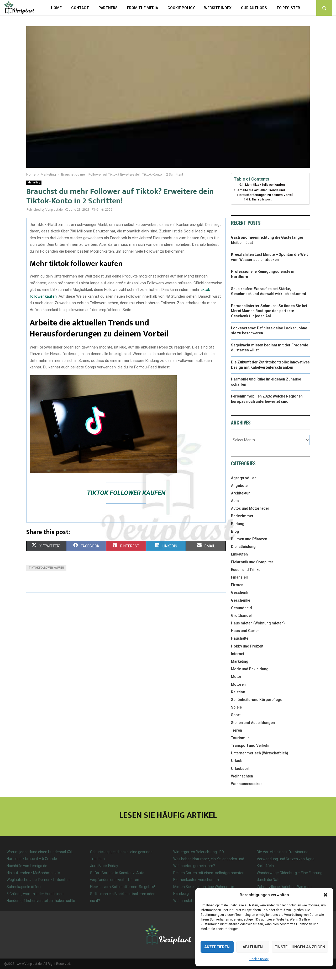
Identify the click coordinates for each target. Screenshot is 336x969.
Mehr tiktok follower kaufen (265, 185)
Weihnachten (242, 776)
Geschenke (240, 600)
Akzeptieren (217, 947)
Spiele (236, 707)
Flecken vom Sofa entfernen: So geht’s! (122, 887)
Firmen (237, 585)
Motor (236, 676)
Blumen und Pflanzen (249, 539)
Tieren (236, 730)
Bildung (237, 524)
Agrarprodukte (243, 478)
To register (288, 8)
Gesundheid (241, 608)
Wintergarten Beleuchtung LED (198, 852)
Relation (238, 692)
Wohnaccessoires (246, 784)
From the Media (142, 8)
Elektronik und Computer (252, 562)
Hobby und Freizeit (247, 646)
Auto (235, 501)
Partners (108, 8)
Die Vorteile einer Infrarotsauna (282, 852)
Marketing (34, 182)
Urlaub (236, 761)
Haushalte (239, 638)
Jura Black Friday (104, 866)
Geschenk (239, 592)
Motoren (238, 684)
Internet (237, 654)
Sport (235, 715)
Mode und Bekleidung (250, 669)
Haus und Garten (245, 631)
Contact (80, 8)
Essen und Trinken (246, 570)
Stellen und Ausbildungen (253, 723)
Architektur (240, 493)
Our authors (254, 8)
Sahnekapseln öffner (24, 887)
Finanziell (239, 577)
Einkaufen (239, 554)
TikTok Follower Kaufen (126, 493)
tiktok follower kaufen (46, 567)
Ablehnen (253, 947)
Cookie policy (259, 959)
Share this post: (261, 199)
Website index (218, 8)
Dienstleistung (243, 547)
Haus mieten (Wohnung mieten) (258, 623)
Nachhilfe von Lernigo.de (27, 866)
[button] (325, 894)
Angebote (239, 485)
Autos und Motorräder (250, 508)
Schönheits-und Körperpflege (256, 700)
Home (56, 8)
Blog (235, 531)
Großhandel (241, 615)
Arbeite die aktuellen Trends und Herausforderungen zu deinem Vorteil (265, 192)
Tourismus (240, 738)
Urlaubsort (240, 768)
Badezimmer (242, 516)
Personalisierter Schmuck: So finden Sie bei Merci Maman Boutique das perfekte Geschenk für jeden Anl (269, 311)
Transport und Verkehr (250, 745)
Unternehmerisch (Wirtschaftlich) (259, 753)
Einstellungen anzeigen (300, 947)
